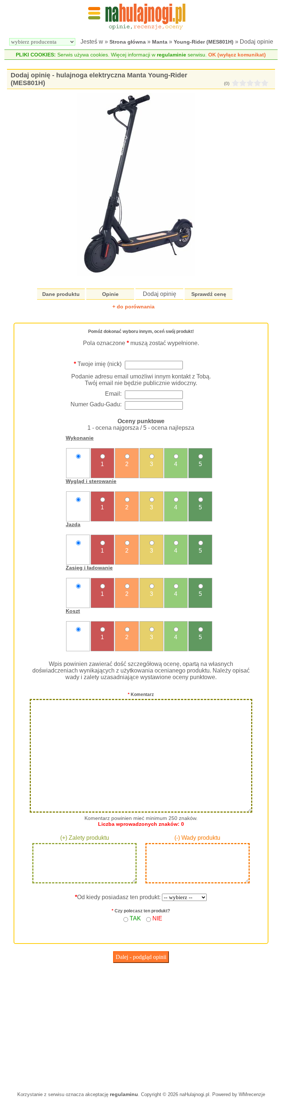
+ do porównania (133, 306)
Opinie (110, 294)
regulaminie (171, 55)
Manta (159, 42)
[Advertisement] (141, 1025)
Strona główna (127, 42)
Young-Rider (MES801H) (204, 42)
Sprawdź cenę (208, 294)
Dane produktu (61, 294)
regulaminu (124, 1094)
